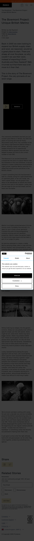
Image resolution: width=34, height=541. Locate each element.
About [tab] (28, 258)
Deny (17, 286)
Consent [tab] (6, 258)
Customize (16, 280)
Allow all (17, 275)
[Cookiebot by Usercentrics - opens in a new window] (25, 254)
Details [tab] (17, 258)
